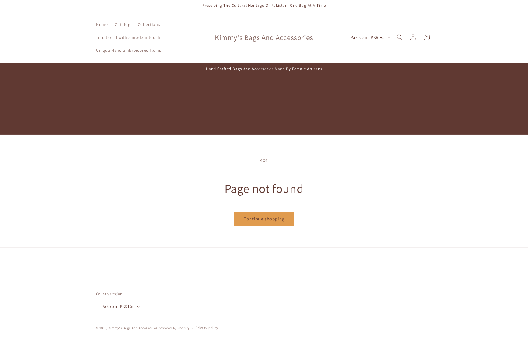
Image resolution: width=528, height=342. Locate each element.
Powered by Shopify (174, 328)
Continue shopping (264, 219)
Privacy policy (207, 327)
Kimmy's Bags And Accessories (133, 328)
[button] (399, 37)
